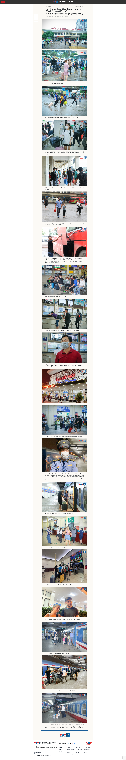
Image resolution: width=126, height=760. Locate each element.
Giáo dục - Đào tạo (79, 749)
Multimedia (69, 755)
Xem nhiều (60, 751)
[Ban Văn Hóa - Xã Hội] (55, 1)
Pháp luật (77, 752)
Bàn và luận (78, 747)
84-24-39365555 (38, 752)
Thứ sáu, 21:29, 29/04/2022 (78, 6)
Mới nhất (60, 749)
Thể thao (68, 752)
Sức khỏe (85, 752)
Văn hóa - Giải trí (87, 749)
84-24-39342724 (38, 753)
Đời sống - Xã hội (48, 6)
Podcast (68, 747)
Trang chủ (60, 747)
